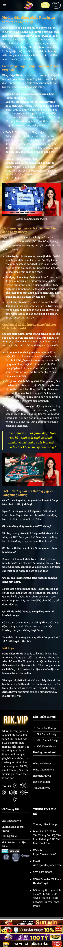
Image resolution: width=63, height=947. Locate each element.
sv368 (36, 905)
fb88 (54, 897)
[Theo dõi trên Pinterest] (4, 792)
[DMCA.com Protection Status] (11, 850)
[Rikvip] (28, 5)
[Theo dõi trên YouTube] (21, 792)
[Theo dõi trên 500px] (26, 792)
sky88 (36, 897)
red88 (54, 894)
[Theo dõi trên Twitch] (15, 799)
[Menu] (4, 5)
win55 (37, 894)
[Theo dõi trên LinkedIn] (15, 792)
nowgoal (38, 901)
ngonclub (55, 890)
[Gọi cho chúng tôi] (26, 785)
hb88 (46, 894)
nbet (56, 901)
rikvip (48, 901)
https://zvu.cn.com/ (44, 854)
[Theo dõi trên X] (15, 785)
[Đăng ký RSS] (10, 792)
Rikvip (37, 31)
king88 (46, 897)
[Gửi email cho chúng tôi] (21, 785)
